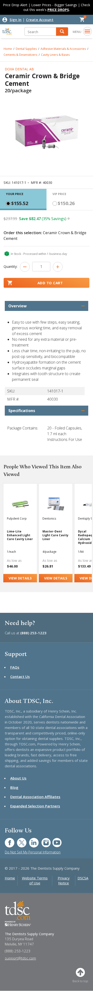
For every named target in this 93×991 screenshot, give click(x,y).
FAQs (14, 667)
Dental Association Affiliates (35, 796)
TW (19, 840)
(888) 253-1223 (33, 632)
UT (54, 840)
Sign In (16, 19)
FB (7, 840)
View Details (20, 578)
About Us (18, 778)
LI (30, 840)
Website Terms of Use (35, 880)
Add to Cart (50, 282)
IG (42, 840)
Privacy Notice (64, 880)
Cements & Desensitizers (20, 55)
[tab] (23, 199)
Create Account (39, 19)
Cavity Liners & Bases (55, 55)
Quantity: (10, 266)
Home (10, 878)
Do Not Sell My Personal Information (33, 852)
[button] (62, 31)
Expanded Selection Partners (35, 806)
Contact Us (20, 676)
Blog (14, 787)
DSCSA (83, 878)
